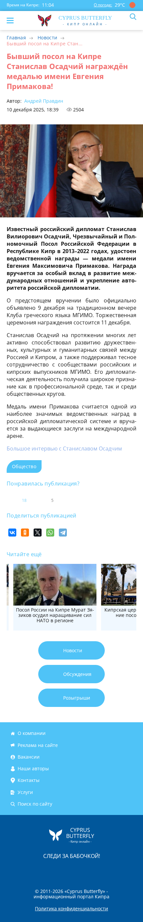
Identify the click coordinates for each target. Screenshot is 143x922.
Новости (47, 37)
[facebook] (34, 870)
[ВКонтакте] (12, 532)
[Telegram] (63, 532)
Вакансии (29, 757)
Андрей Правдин (43, 101)
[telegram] (79, 870)
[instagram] (49, 870)
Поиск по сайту (35, 804)
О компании (32, 733)
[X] (37, 532)
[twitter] (64, 870)
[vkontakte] (95, 870)
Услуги (25, 792)
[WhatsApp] (50, 532)
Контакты (29, 780)
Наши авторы (33, 768)
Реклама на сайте (38, 745)
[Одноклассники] (25, 532)
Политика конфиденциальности (71, 908)
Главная (16, 37)
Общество (24, 466)
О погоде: (103, 5)
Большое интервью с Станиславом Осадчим (64, 448)
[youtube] (110, 870)
